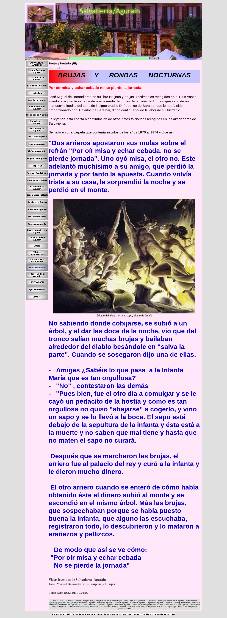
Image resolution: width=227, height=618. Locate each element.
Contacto (187, 607)
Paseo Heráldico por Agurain (176, 605)
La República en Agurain (174, 601)
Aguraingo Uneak (174, 607)
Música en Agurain (122, 605)
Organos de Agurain (155, 603)
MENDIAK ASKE (158, 607)
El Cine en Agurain (137, 603)
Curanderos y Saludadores (99, 607)
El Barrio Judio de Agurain (139, 607)
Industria (142, 601)
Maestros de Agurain (105, 605)
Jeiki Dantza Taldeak (86, 605)
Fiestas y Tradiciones (181, 603)
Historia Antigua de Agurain (87, 601)
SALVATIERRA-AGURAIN (63, 601)
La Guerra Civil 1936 (129, 601)
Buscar (154, 58)
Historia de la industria (109, 601)
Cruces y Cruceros (139, 605)
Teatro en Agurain (121, 603)
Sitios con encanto (155, 605)
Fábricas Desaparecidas (78, 607)
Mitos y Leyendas (119, 607)
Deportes (168, 603)
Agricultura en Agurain (66, 603)
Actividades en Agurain (67, 605)
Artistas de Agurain (104, 603)
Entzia (64, 607)
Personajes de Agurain (86, 603)
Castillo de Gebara (155, 601)
